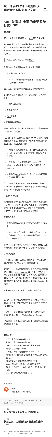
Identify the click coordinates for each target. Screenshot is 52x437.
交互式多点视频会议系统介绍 (18, 339)
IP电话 (21, 403)
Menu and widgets (45, 10)
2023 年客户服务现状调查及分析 (19, 373)
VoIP (31, 38)
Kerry (25, 401)
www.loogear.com (25, 434)
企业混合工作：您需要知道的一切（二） (23, 351)
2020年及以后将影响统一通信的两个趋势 (23, 363)
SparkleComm (21, 272)
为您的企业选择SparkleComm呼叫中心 (22, 360)
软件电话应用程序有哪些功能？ (19, 342)
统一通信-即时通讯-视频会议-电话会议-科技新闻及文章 (22, 8)
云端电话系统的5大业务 (16, 348)
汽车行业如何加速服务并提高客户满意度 (23, 345)
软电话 (18, 244)
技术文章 (34, 401)
